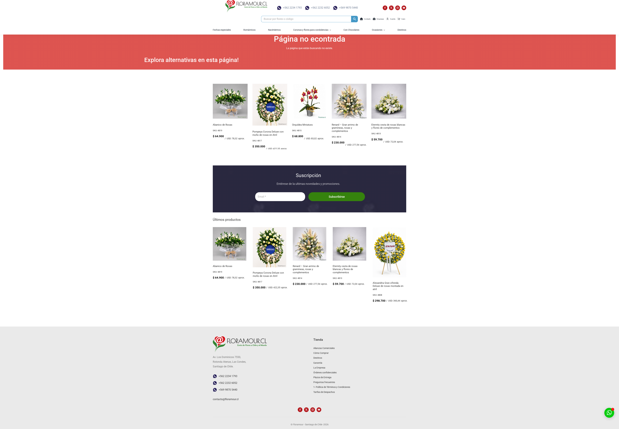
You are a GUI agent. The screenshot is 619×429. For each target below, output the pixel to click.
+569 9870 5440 (348, 7)
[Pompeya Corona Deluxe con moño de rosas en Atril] (269, 85)
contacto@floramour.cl (226, 399)
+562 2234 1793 (292, 7)
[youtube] (404, 7)
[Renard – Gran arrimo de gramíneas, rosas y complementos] (349, 85)
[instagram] (397, 7)
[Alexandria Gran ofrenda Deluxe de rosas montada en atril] (389, 229)
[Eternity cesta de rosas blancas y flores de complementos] (388, 85)
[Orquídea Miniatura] (309, 85)
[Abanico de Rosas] (230, 85)
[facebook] (385, 7)
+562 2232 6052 (320, 7)
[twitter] (391, 7)
